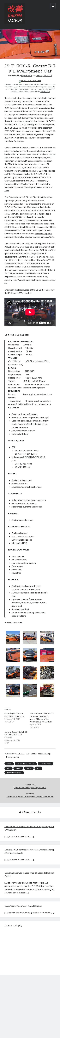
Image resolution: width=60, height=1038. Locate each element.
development (45, 764)
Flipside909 (26, 75)
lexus (29, 768)
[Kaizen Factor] (14, 23)
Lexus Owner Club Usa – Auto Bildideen (23, 905)
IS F (27, 753)
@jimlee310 (45, 92)
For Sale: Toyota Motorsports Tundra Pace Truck (30, 796)
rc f (38, 768)
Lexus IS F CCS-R (29, 101)
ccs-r (9, 764)
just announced (26, 121)
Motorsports (12, 757)
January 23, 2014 (44, 75)
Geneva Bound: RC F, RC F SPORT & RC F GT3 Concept (15, 735)
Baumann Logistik (43, 233)
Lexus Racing (44, 753)
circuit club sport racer (25, 764)
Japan (18, 768)
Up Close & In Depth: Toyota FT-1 (30, 787)
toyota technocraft (14, 773)
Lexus (33, 753)
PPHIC (37, 174)
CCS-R (21, 753)
